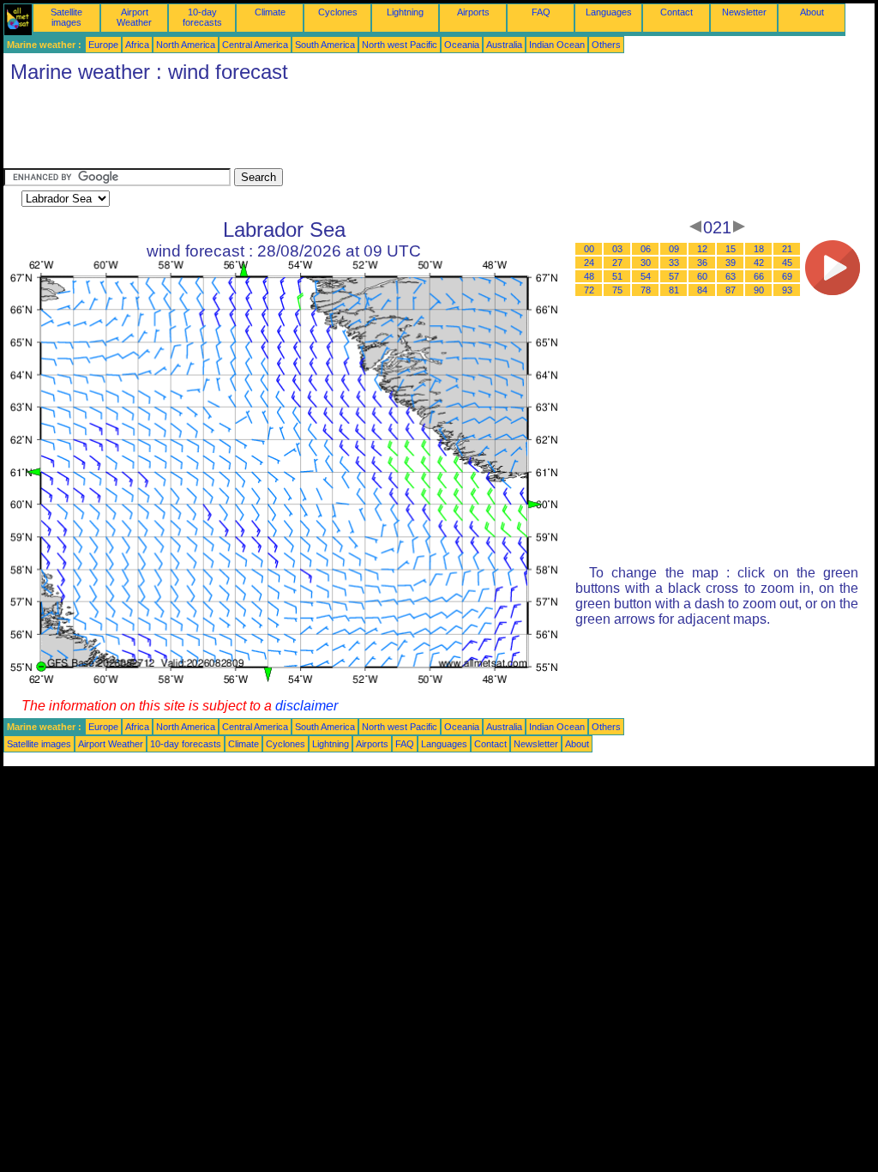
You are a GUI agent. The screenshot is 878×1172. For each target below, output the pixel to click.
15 (730, 249)
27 (617, 262)
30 (645, 262)
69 (787, 276)
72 (589, 290)
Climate (270, 12)
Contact (676, 12)
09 (674, 249)
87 (730, 290)
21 (787, 249)
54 (645, 276)
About (812, 12)
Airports (473, 12)
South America (325, 44)
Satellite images (66, 17)
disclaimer (306, 705)
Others (606, 44)
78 (645, 290)
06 (645, 249)
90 (759, 290)
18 (759, 249)
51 (617, 276)
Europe (103, 44)
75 (617, 290)
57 (674, 276)
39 (730, 262)
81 (674, 290)
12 (702, 249)
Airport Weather (134, 17)
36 (702, 262)
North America (185, 44)
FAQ (541, 12)
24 (589, 262)
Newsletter (744, 12)
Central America (255, 44)
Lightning (405, 12)
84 (702, 290)
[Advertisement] (315, 129)
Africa (137, 44)
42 (759, 262)
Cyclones (338, 12)
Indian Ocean (557, 44)
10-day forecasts (202, 17)
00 (589, 249)
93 (787, 290)
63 (730, 276)
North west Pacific (399, 44)
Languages (609, 12)
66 (759, 276)
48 (589, 276)
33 (674, 262)
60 (702, 276)
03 (617, 249)
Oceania (461, 44)
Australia (504, 44)
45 (787, 262)
